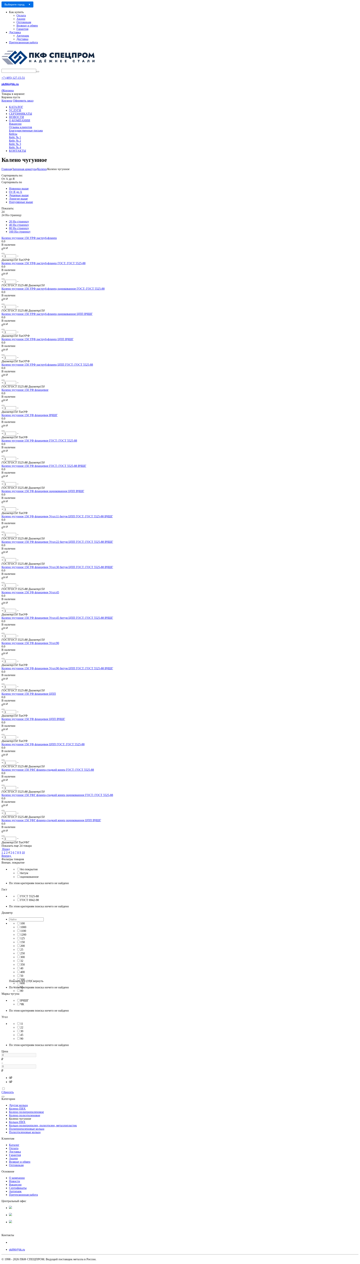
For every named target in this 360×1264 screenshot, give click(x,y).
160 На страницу (20, 231)
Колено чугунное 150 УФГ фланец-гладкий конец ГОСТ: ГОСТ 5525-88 (48, 769)
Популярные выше (21, 202)
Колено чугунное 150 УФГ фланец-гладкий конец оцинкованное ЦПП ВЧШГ (51, 820)
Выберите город (14, 4)
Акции (20, 18)
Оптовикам (23, 22)
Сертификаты (18, 1188)
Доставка (15, 32)
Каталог (14, 1144)
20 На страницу (19, 221)
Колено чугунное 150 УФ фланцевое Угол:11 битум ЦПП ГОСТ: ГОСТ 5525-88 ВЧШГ (57, 516)
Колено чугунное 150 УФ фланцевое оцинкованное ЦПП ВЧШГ (43, 491)
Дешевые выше (19, 195)
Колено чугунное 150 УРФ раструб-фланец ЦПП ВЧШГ (38, 339)
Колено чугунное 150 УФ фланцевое (25, 389)
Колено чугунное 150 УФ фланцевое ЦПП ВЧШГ (33, 719)
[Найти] (37, 71)
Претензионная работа (23, 42)
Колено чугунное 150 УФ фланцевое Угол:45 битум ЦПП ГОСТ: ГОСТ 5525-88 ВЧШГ (57, 617)
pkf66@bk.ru (17, 1249)
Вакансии (15, 1184)
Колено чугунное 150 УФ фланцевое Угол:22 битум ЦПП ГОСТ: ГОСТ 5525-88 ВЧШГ (57, 541)
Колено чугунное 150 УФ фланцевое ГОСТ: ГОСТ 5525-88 (39, 440)
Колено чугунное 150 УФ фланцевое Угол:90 (30, 643)
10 (23, 852)
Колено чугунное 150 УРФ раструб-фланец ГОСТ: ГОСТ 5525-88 (44, 263)
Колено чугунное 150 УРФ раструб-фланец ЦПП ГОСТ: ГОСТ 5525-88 (47, 364)
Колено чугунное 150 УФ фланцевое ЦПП (29, 693)
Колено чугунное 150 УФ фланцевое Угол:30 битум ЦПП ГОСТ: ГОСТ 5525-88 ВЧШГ (57, 567)
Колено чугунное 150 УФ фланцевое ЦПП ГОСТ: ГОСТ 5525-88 (43, 744)
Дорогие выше (18, 198)
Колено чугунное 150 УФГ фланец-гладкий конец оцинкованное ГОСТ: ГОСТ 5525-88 (57, 795)
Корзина (7, 100)
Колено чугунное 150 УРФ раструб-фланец (29, 238)
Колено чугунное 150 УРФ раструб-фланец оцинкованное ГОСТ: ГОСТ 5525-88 (53, 288)
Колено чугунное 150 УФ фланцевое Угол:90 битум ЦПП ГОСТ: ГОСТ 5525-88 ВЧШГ (57, 668)
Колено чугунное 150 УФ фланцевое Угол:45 (30, 592)
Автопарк (22, 35)
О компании (17, 1177)
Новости (14, 1181)
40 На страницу (19, 224)
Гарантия (22, 29)
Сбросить (8, 1092)
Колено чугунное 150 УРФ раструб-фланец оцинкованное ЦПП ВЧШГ (47, 313)
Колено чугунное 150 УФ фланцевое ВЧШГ (30, 415)
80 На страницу (19, 228)
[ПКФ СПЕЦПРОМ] (48, 67)
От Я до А (15, 191)
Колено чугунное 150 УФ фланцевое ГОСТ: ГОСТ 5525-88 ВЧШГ (44, 465)
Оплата (21, 15)
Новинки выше (19, 188)
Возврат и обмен (27, 25)
